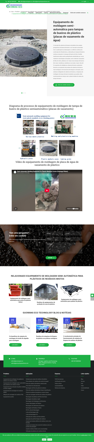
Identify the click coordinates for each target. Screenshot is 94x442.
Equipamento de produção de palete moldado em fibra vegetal (14, 387)
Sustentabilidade (59, 385)
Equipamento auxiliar (8, 396)
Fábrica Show (58, 383)
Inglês (85, 1)
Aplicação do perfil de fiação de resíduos (36, 419)
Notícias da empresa (60, 388)
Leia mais (15, 345)
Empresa (65, 12)
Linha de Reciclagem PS (32, 414)
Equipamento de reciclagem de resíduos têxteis (13, 391)
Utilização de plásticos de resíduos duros (36, 431)
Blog (82, 379)
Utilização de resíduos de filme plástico (35, 416)
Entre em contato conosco (78, 12)
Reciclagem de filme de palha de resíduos (36, 388)
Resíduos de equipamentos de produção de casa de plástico (46, 303)
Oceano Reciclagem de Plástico (33, 403)
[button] (45, 54)
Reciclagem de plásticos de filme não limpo (36, 396)
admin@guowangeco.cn (26, 1)
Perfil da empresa (59, 379)
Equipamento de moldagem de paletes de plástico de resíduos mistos (13, 379)
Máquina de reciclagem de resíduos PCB (13, 394)
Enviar (50, 257)
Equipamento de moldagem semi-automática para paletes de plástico (71, 300)
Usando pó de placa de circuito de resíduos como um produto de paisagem (39, 425)
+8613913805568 (12, 1)
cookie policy (84, 435)
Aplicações (39, 12)
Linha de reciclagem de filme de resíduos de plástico (38, 394)
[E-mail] (92, 295)
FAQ (82, 383)
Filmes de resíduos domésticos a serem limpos (37, 392)
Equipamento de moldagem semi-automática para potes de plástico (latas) (20, 300)
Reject (44, 439)
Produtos (23, 12)
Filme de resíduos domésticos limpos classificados (38, 390)
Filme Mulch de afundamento (33, 385)
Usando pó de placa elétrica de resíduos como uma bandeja (38, 421)
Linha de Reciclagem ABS (32, 412)
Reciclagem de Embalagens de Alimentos (36, 401)
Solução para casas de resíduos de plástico (36, 379)
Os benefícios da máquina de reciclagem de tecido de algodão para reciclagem (19, 338)
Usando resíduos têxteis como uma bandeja (36, 428)
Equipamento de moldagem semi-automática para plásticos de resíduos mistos (14, 383)
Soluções (30, 12)
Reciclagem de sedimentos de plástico (35, 405)
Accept (49, 439)
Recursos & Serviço (55, 12)
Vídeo (82, 385)
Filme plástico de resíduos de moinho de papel (37, 381)
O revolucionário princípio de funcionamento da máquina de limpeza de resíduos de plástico (72, 338)
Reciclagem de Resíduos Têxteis (33, 407)
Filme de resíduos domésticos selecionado (36, 383)
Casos (46, 12)
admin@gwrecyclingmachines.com (41, 1)
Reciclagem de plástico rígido (33, 399)
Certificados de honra (60, 381)
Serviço (83, 381)
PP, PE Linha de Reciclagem (32, 410)
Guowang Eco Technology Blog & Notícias (47, 312)
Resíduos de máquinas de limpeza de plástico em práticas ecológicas (46, 337)
